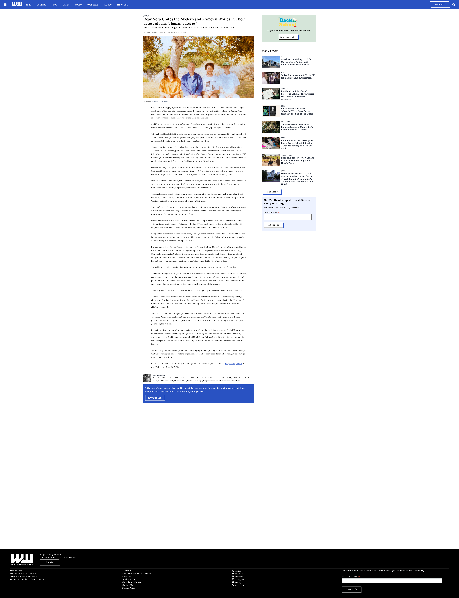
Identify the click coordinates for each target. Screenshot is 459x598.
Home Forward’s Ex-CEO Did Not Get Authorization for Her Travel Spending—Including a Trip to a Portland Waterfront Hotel (297, 179)
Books (284, 106)
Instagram (244, 579)
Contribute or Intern (131, 582)
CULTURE (41, 4)
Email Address (271, 212)
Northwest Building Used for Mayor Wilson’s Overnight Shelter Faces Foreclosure (296, 62)
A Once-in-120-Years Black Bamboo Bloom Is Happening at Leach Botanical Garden (297, 127)
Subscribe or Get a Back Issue (23, 576)
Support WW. (156, 397)
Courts (284, 88)
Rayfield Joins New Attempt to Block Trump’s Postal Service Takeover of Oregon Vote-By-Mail (297, 144)
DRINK (66, 4)
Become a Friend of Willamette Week (27, 579)
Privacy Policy (128, 588)
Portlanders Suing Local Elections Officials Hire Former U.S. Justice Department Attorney (297, 95)
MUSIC (78, 4)
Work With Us (128, 579)
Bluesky (241, 582)
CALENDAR (92, 4)
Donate (52, 562)
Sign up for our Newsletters (23, 573)
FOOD (54, 4)
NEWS (28, 4)
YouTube (243, 574)
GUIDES (108, 4)
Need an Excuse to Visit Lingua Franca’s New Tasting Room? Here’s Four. (297, 160)
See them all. (289, 36)
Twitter (244, 571)
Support (442, 4)
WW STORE (122, 4)
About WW (127, 570)
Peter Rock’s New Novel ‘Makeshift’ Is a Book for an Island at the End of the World (297, 111)
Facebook (246, 576)
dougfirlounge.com (233, 363)
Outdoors (285, 122)
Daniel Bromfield (151, 32)
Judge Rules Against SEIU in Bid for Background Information (298, 76)
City (283, 57)
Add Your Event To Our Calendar (137, 573)
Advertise (126, 576)
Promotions (286, 155)
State (284, 72)
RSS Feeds (243, 585)
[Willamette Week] (17, 4)
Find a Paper (16, 570)
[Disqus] (198, 443)
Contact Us (127, 585)
